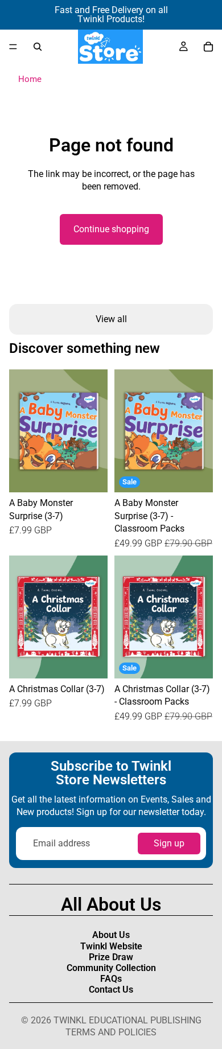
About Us (111, 934)
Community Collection (111, 967)
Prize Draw (111, 957)
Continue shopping (111, 229)
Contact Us (111, 989)
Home (30, 79)
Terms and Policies (111, 1032)
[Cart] (208, 46)
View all (111, 319)
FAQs (111, 978)
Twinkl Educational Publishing (128, 1020)
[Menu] (13, 47)
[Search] (37, 46)
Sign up (169, 843)
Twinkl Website (111, 946)
